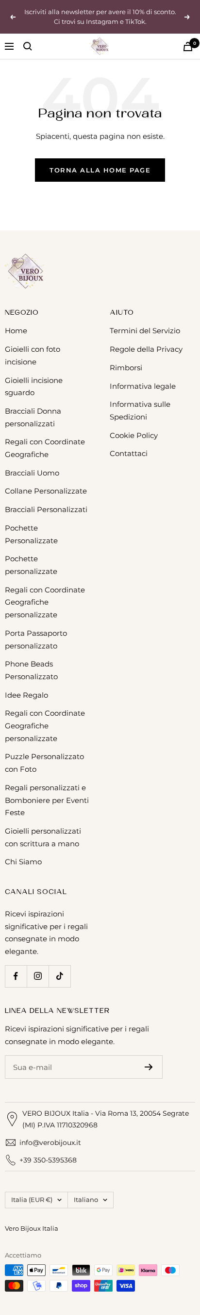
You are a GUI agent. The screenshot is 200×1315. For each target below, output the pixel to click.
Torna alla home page (100, 170)
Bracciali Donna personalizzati (33, 417)
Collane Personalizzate (46, 491)
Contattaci (129, 453)
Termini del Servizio (145, 330)
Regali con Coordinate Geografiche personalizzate (45, 602)
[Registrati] (149, 1067)
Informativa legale (143, 386)
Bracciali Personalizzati (46, 509)
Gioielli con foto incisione (32, 355)
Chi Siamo (23, 861)
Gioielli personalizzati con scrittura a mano (43, 837)
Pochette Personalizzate (31, 534)
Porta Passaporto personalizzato (36, 639)
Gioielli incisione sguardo (34, 387)
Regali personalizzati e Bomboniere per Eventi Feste (47, 800)
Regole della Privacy (146, 349)
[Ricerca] (27, 46)
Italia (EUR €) (31, 1199)
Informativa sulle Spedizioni (140, 410)
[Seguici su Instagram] (38, 976)
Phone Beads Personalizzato (31, 670)
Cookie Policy (134, 435)
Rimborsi (126, 367)
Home (16, 330)
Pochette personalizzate (31, 565)
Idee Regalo (26, 695)
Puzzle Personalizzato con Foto (44, 763)
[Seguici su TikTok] (59, 976)
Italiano (86, 1199)
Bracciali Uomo (32, 472)
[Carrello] (188, 46)
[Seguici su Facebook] (16, 976)
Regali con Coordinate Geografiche (45, 448)
